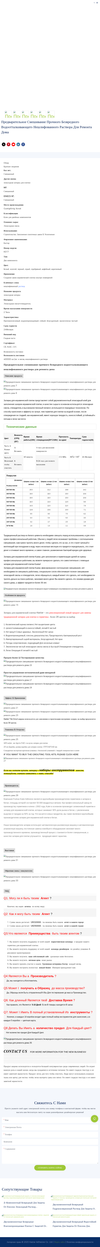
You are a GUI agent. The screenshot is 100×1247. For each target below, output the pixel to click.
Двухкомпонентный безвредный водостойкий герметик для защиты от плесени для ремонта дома (74, 1224)
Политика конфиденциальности (80, 1242)
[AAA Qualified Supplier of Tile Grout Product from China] (50, 383)
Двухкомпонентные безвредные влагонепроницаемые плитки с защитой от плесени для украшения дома (25, 1224)
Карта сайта (60, 1242)
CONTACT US (16, 1051)
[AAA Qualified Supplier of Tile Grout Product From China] (50, 1041)
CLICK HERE (72, 754)
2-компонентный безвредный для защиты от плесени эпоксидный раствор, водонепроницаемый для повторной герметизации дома (24, 1205)
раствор (21, 286)
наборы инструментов (57, 770)
